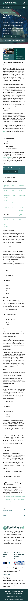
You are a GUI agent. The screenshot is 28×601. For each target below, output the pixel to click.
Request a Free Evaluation (11, 171)
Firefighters (6, 207)
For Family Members (19, 554)
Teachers (21, 200)
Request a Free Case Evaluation (11, 36)
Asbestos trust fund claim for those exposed (15, 496)
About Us (16, 550)
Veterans (5, 554)
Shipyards (21, 190)
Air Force (6, 219)
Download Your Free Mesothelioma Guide (14, 40)
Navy (20, 219)
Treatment (5, 552)
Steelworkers (22, 195)
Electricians (6, 200)
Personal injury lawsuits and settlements (15, 499)
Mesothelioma (6, 12)
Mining (13, 195)
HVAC (13, 190)
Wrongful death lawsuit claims (12, 501)
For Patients (17, 552)
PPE (12, 207)
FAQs (15, 558)
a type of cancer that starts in (16, 83)
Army (13, 214)
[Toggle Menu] (24, 7)
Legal (4, 556)
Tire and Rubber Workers (21, 209)
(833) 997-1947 (8, 7)
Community (5, 558)
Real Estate (21, 185)
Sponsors (16, 556)
